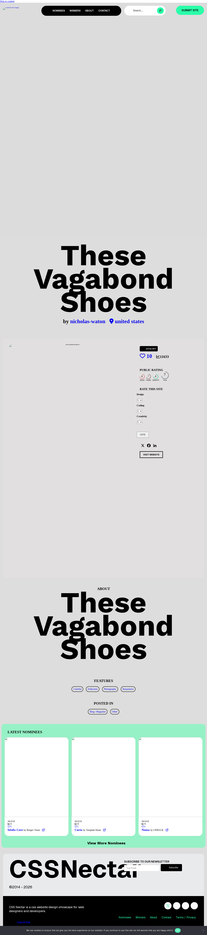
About (153, 917)
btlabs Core (15, 829)
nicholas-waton (88, 321)
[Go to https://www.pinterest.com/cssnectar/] (185, 905)
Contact (166, 917)
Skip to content (7, 1)
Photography (110, 689)
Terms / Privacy (186, 917)
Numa (146, 829)
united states (129, 321)
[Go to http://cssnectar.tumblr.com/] (194, 905)
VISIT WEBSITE (151, 454)
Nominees (125, 917)
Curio (78, 829)
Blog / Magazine (98, 711)
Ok (177, 930)
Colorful (77, 689)
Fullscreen (93, 689)
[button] (160, 10)
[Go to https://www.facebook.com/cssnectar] (176, 905)
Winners (140, 917)
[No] (203, 930)
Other (114, 711)
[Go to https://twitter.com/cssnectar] (168, 905)
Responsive (128, 689)
